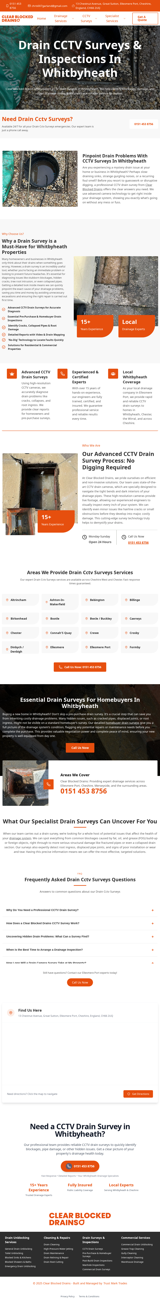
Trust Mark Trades (115, 1283)
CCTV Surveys (86, 18)
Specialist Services (112, 18)
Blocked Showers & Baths (18, 1261)
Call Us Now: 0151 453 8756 (82, 667)
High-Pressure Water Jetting (58, 1248)
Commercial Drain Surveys (96, 1269)
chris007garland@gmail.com (49, 6)
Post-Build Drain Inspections (97, 1260)
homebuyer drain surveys (122, 723)
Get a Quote (142, 18)
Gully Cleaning (129, 1253)
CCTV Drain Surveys (92, 1248)
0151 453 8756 (15, 6)
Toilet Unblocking (14, 1253)
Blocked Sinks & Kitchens (18, 1257)
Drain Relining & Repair (56, 1257)
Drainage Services (60, 18)
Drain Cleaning (52, 1244)
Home (41, 18)
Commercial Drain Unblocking (137, 1244)
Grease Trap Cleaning (132, 1248)
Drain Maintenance (54, 1253)
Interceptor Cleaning (132, 1257)
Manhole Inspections (93, 1264)
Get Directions (140, 1094)
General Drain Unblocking (18, 1248)
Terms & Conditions (89, 1296)
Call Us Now (80, 748)
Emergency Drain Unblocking (20, 1266)
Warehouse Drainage (132, 1261)
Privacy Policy (68, 1296)
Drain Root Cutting (53, 1261)
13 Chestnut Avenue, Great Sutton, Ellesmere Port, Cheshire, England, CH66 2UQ (113, 6)
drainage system (20, 838)
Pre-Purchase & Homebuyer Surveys (96, 1255)
